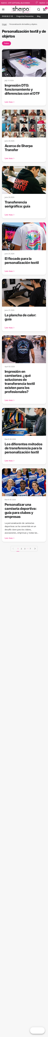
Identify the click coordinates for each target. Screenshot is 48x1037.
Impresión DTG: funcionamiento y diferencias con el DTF (22, 89)
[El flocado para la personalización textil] (24, 236)
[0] (44, 9)
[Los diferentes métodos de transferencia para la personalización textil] (24, 422)
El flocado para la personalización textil (22, 260)
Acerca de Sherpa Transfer (19, 148)
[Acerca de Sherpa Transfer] (24, 123)
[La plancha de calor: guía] (24, 293)
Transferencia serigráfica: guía (17, 204)
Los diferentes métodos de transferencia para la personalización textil (23, 448)
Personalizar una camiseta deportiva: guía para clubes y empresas (20, 510)
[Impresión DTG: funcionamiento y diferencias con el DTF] (24, 63)
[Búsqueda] (38, 9)
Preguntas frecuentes (24, 16)
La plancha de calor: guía (20, 317)
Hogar (4, 24)
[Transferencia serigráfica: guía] (24, 180)
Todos (6, 43)
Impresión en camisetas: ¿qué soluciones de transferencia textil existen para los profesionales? (20, 381)
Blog (38, 16)
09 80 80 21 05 (7, 16)
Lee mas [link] (9, 102)
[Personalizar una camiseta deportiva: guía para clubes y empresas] (24, 482)
